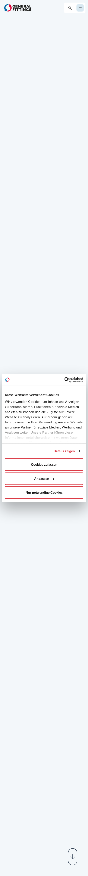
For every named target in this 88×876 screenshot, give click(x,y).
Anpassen (41, 478)
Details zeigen (64, 451)
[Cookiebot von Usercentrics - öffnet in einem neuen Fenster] (64, 380)
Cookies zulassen (44, 464)
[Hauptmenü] (80, 8)
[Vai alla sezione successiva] (72, 856)
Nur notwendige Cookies (44, 492)
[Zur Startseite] (17, 8)
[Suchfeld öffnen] (70, 8)
